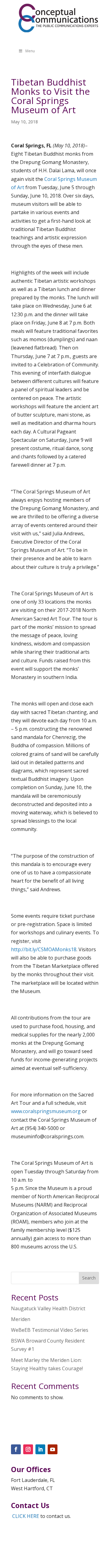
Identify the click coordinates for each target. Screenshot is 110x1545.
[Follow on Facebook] (16, 1449)
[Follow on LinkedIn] (40, 1449)
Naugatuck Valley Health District (48, 1308)
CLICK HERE (25, 1516)
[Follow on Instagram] (28, 1449)
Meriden (20, 1319)
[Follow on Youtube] (52, 1449)
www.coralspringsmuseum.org (46, 1111)
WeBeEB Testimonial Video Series (49, 1330)
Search (89, 1278)
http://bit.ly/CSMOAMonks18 (43, 949)
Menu (30, 51)
